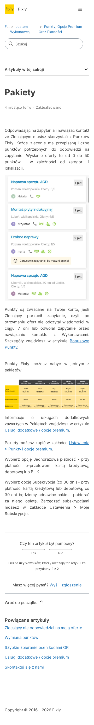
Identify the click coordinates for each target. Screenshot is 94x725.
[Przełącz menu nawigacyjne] (80, 9)
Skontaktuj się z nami (24, 667)
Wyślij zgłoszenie (66, 584)
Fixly (8, 26)
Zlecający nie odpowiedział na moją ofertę (43, 627)
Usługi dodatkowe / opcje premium (37, 430)
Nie (60, 553)
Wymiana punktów (21, 637)
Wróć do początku (22, 602)
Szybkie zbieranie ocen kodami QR (37, 647)
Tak (33, 553)
